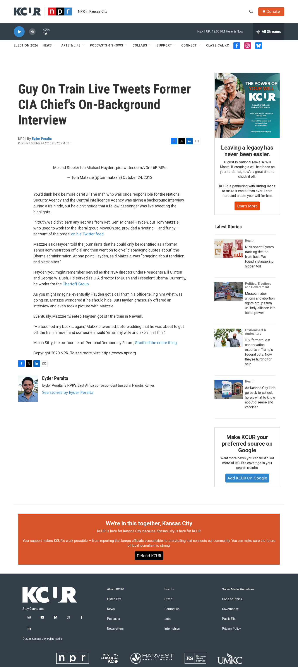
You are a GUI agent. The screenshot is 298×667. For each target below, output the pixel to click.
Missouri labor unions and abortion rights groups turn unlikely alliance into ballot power (260, 303)
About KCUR (115, 589)
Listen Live (114, 599)
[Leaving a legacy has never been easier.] (247, 105)
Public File (229, 618)
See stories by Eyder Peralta (67, 392)
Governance (230, 609)
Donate (273, 11)
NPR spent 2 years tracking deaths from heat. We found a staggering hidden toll (259, 256)
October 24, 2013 (137, 177)
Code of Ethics (232, 599)
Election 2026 (26, 45)
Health (249, 240)
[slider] (39, 31)
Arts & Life (70, 45)
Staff (168, 599)
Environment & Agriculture (255, 331)
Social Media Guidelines (238, 589)
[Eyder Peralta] (28, 389)
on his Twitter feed (87, 234)
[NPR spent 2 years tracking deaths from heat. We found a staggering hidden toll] (228, 248)
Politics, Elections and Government (258, 285)
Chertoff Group (76, 284)
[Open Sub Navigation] (55, 45)
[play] (19, 31)
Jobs (167, 618)
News (47, 45)
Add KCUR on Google (247, 478)
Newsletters (115, 628)
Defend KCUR (149, 555)
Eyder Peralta (42, 138)
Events (169, 589)
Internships (172, 628)
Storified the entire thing (156, 342)
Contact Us (172, 609)
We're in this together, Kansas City (149, 523)
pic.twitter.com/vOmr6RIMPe (141, 167)
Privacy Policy (231, 628)
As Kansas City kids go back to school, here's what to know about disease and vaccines (260, 397)
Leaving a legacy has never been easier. (247, 150)
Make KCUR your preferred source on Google (247, 443)
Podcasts (113, 618)
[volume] (32, 32)
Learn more (247, 206)
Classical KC (217, 45)
